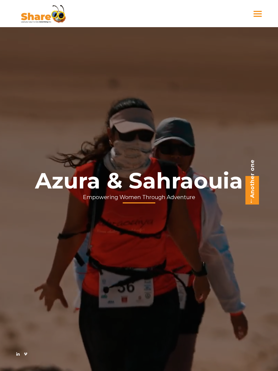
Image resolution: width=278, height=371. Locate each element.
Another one (252, 178)
